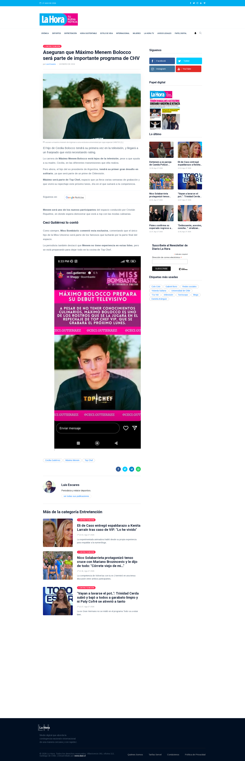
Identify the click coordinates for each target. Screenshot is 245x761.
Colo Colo (156, 286)
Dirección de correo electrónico (167, 257)
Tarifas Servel (155, 754)
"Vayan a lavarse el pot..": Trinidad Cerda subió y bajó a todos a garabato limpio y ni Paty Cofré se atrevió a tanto (108, 597)
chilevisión (168, 295)
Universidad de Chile (180, 291)
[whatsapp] (138, 469)
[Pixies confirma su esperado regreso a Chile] (161, 213)
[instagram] (197, 3)
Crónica (45, 33)
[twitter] (194, 3)
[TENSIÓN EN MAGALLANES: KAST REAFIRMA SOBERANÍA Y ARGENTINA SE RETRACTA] (164, 110)
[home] (59, 19)
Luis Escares (51, 64)
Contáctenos (173, 754)
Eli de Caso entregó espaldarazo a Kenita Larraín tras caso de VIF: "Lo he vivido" (108, 528)
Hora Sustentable (88, 33)
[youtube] (201, 3)
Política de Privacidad (195, 754)
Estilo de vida (106, 33)
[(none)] (49, 486)
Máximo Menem (72, 460)
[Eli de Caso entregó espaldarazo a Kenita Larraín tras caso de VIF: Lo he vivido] (58, 533)
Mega (195, 295)
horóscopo (183, 295)
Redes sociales (189, 286)
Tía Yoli (155, 295)
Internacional (122, 33)
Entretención (70, 33)
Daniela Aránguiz (159, 299)
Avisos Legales (164, 33)
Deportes (56, 33)
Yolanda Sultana (159, 291)
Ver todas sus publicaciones (76, 496)
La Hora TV (149, 33)
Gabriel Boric (171, 286)
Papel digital (181, 33)
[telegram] (204, 3)
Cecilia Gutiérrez (52, 460)
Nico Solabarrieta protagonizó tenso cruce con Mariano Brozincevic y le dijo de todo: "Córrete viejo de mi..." (107, 562)
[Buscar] (200, 33)
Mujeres (137, 33)
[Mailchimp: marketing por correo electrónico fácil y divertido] (183, 271)
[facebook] (190, 3)
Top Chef (89, 460)
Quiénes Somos (135, 754)
